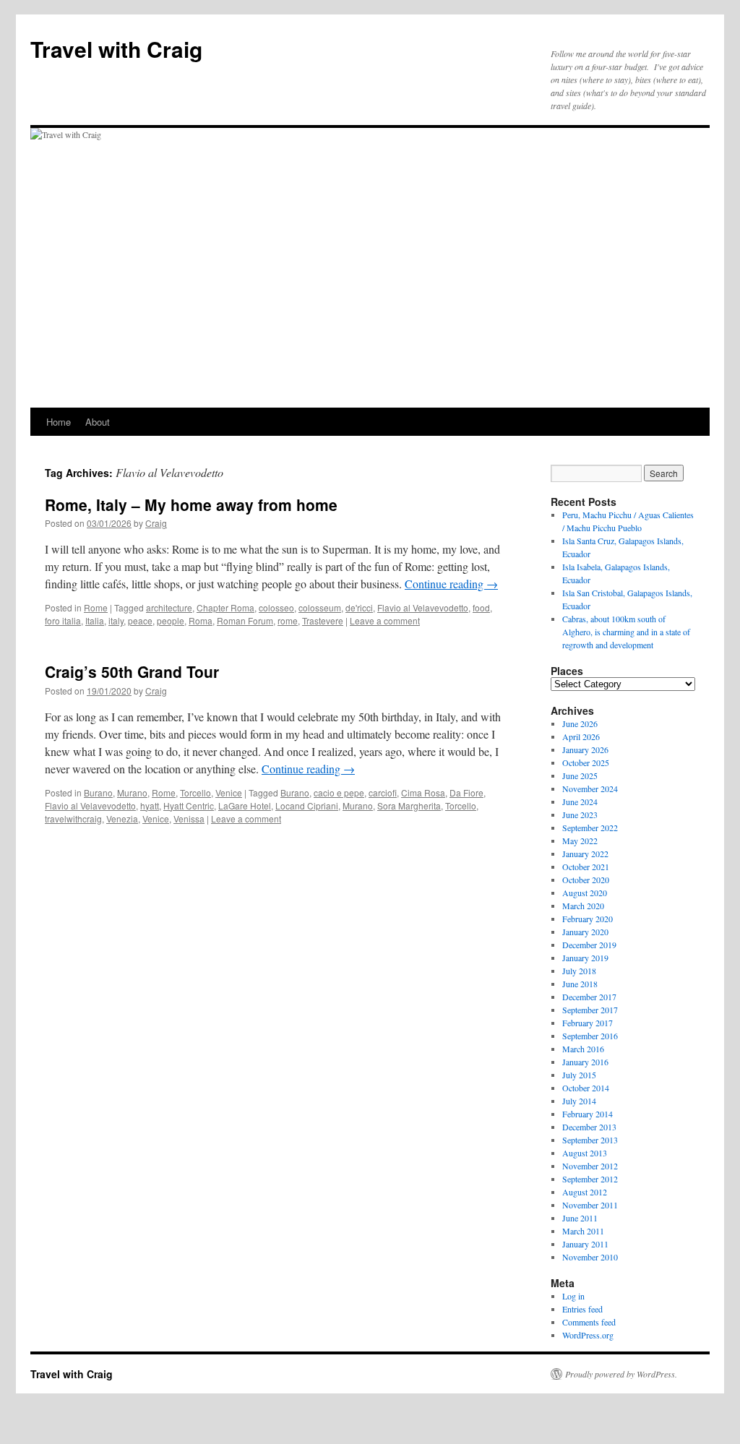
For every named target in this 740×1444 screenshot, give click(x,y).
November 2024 (590, 788)
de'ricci (359, 607)
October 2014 (585, 1087)
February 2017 (587, 1022)
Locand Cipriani (306, 805)
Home (58, 422)
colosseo (276, 607)
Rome (96, 607)
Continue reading (451, 583)
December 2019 (589, 944)
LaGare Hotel (244, 805)
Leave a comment (385, 620)
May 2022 (580, 840)
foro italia (63, 620)
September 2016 (590, 1035)
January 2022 (585, 853)
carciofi (383, 792)
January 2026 (585, 749)
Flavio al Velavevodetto (422, 607)
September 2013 (590, 1140)
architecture (169, 607)
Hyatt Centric (188, 805)
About (97, 422)
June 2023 (580, 814)
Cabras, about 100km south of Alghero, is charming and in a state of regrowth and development (626, 631)
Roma (200, 620)
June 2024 (580, 801)
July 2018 (579, 970)
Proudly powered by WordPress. (621, 1374)
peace (140, 620)
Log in (573, 1296)
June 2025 (580, 775)
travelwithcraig (73, 818)
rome (288, 620)
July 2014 (579, 1100)
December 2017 (589, 996)
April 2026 (581, 736)
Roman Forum (245, 620)
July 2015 (579, 1074)
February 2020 (587, 918)
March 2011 (583, 1231)
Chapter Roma (225, 607)
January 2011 (585, 1244)
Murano (132, 792)
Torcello (195, 792)
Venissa (189, 818)
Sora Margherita (409, 805)
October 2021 (585, 866)
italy (116, 620)
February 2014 (587, 1113)
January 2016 (585, 1061)
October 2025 (585, 762)
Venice (228, 792)
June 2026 (580, 723)
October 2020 (585, 879)
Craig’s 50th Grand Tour (132, 671)
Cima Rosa (423, 792)
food (481, 607)
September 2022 (590, 827)
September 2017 (590, 1009)
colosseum (319, 607)
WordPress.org (588, 1335)
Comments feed (589, 1322)
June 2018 (580, 983)
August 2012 (584, 1192)
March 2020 (583, 905)
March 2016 (583, 1048)
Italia (94, 620)
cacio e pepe (339, 792)
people (170, 620)
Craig (156, 523)
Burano (98, 792)
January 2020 (585, 931)
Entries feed (582, 1309)
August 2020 (584, 892)
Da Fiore (466, 792)
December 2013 (589, 1127)
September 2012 (590, 1179)
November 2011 (590, 1205)
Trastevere (322, 620)
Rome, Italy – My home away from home (191, 504)
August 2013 (584, 1153)
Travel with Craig (116, 48)
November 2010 (590, 1257)
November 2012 (590, 1166)
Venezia (122, 818)
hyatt (149, 805)
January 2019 (585, 957)
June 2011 (580, 1218)
